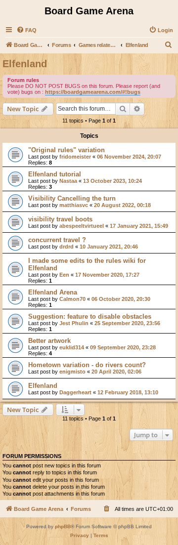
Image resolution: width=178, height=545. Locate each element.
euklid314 (71, 347)
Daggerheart (75, 392)
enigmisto (72, 372)
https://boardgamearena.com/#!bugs (92, 92)
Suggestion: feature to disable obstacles (89, 316)
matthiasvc (73, 205)
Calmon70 (72, 299)
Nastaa (68, 181)
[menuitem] (26, 30)
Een (64, 275)
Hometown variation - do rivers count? (87, 365)
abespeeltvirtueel (81, 226)
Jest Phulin (74, 323)
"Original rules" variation (66, 150)
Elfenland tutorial (54, 174)
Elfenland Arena (52, 292)
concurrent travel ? (57, 240)
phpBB (63, 526)
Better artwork (49, 340)
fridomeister (75, 157)
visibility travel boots (60, 219)
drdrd (66, 247)
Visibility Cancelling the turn (72, 198)
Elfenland (24, 63)
